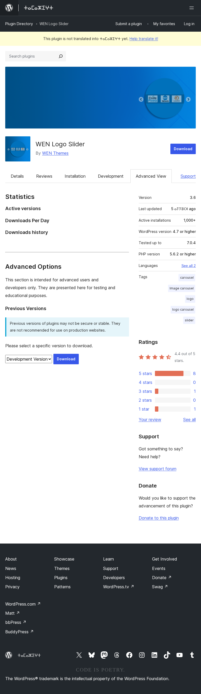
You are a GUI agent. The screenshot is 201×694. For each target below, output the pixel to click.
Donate (162, 577)
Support (188, 176)
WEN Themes (55, 153)
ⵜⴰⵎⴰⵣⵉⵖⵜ (29, 655)
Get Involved (164, 559)
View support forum (157, 468)
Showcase (64, 559)
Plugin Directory (19, 23)
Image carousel (182, 288)
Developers (114, 577)
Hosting (12, 577)
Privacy (12, 586)
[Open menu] (192, 8)
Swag (160, 586)
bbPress (15, 622)
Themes (62, 568)
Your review (150, 419)
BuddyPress (19, 631)
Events (158, 568)
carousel (187, 277)
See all (189, 419)
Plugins (61, 577)
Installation (75, 176)
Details (17, 176)
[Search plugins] (60, 56)
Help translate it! (144, 38)
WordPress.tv (118, 586)
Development (111, 176)
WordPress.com (23, 604)
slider (189, 320)
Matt (12, 613)
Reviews (44, 176)
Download (183, 149)
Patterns (62, 586)
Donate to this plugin (159, 517)
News (10, 568)
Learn (108, 559)
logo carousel (183, 309)
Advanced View (151, 176)
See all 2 (188, 266)
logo (190, 299)
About (11, 559)
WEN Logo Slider (60, 144)
